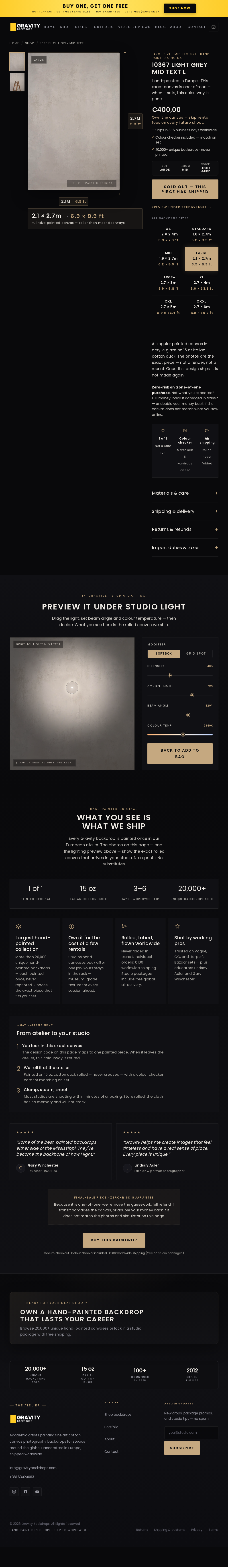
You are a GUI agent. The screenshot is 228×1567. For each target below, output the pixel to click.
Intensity (156, 666)
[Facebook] (25, 1491)
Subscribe (182, 1448)
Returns (142, 1529)
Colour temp (159, 725)
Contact (197, 27)
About (176, 27)
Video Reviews (134, 27)
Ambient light (160, 686)
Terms (213, 1529)
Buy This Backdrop (114, 1240)
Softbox (163, 653)
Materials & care (185, 493)
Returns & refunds (185, 529)
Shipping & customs (169, 1529)
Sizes (81, 27)
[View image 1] (17, 61)
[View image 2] (17, 82)
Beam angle (158, 705)
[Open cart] (213, 27)
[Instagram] (14, 1491)
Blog (160, 27)
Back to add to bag (180, 753)
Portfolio (103, 27)
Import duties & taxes (185, 547)
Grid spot (196, 653)
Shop (65, 27)
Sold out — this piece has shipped (185, 189)
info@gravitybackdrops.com (33, 1467)
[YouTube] (37, 1491)
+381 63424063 (22, 1477)
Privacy (196, 1529)
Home (50, 27)
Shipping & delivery (185, 511)
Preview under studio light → (182, 207)
